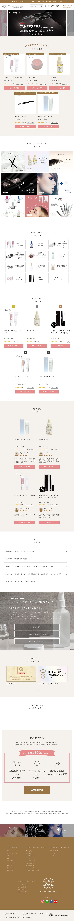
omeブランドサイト (15, 914)
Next (67, 23)
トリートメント (11, 863)
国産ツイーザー (30, 858)
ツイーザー (10, 860)
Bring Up (29, 851)
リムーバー (10, 858)
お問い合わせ (22, 889)
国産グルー (10, 851)
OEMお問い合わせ (23, 892)
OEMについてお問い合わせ (37, 641)
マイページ (53, 855)
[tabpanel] (23, 675)
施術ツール (10, 865)
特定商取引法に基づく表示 (29, 914)
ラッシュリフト (11, 868)
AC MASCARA (30, 863)
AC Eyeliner (30, 865)
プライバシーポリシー (44, 914)
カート (52, 858)
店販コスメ (10, 870)
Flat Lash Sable (31, 855)
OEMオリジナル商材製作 (33, 870)
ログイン (52, 853)
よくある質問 (22, 887)
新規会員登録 (37, 790)
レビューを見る (19, 84)
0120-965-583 (67, 6)
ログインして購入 (14, 88)
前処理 (9, 855)
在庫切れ (60, 346)
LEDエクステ (30, 868)
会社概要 (7, 914)
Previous (7, 23)
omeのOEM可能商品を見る (37, 634)
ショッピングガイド (24, 884)
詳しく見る (37, 627)
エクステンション (12, 853)
